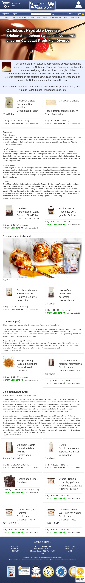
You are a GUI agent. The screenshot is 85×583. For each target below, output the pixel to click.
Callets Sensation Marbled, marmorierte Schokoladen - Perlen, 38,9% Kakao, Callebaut (63, 367)
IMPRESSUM (70, 546)
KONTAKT (15, 551)
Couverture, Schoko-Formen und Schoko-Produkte (19, 17)
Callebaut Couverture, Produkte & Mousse (48, 17)
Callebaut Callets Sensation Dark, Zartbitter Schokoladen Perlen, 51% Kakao (21, 107)
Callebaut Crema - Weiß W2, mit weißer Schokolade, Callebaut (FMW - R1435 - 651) (63, 516)
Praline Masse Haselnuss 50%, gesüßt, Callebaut (68, 212)
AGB (70, 551)
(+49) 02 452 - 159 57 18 (42, 549)
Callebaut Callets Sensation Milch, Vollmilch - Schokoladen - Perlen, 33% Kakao (19, 452)
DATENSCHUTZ (70, 549)
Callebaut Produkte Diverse (71, 17)
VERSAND (15, 546)
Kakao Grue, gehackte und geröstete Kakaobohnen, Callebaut (59, 297)
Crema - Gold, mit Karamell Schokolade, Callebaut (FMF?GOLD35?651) (19, 516)
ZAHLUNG (15, 549)
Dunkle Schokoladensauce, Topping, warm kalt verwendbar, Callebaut (62, 452)
